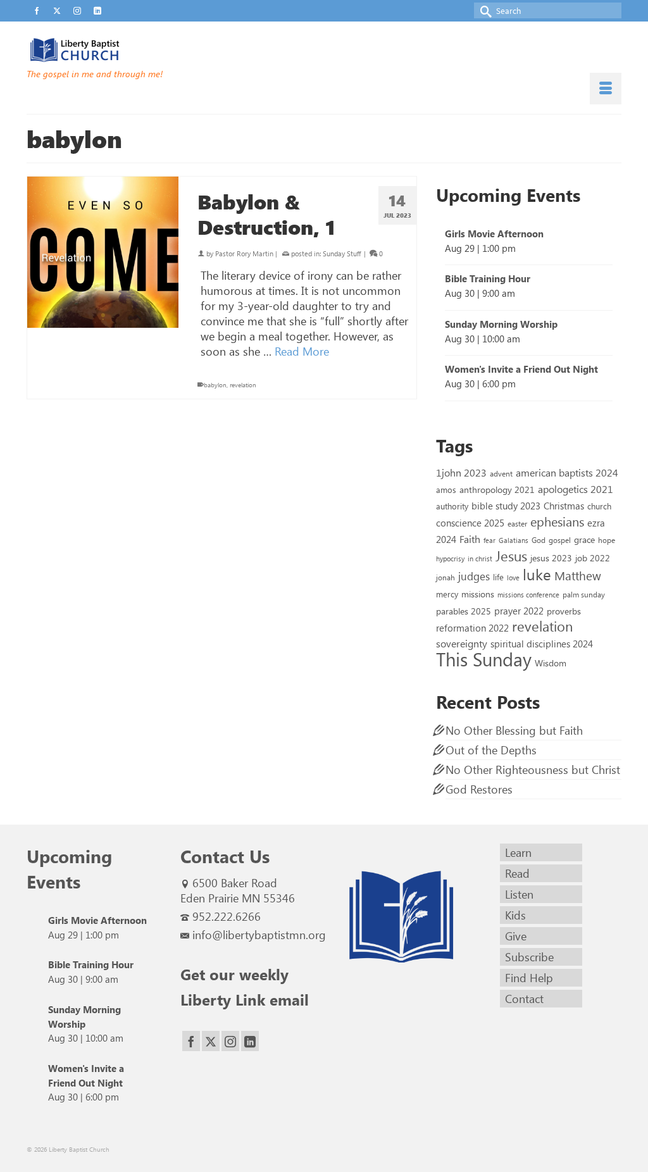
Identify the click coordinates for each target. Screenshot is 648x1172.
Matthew (577, 575)
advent (501, 473)
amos (446, 489)
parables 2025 (463, 610)
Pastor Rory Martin (244, 253)
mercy (447, 594)
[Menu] (605, 88)
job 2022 (592, 558)
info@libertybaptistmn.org (259, 934)
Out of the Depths (491, 749)
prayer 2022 (519, 610)
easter (517, 523)
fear (489, 540)
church (599, 506)
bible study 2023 (505, 505)
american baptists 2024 (567, 472)
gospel (560, 540)
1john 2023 (461, 472)
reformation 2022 (472, 627)
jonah (445, 577)
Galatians (513, 540)
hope (606, 540)
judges (474, 576)
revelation (243, 384)
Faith (469, 538)
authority (452, 506)
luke (537, 574)
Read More (302, 351)
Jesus (511, 555)
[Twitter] (211, 1041)
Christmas (564, 505)
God (538, 540)
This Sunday (484, 658)
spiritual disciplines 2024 (541, 643)
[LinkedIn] (250, 1041)
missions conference (528, 594)
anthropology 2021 (497, 489)
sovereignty (461, 643)
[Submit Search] (483, 10)
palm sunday (584, 594)
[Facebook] (191, 1041)
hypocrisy (450, 558)
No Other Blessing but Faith (514, 730)
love (513, 577)
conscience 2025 (470, 522)
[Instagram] (230, 1041)
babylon (215, 384)
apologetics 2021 (575, 489)
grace (584, 539)
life (498, 576)
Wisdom (550, 662)
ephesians (557, 521)
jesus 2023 (551, 558)
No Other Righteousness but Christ (533, 769)
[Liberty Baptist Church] (119, 50)
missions (477, 593)
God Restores (479, 789)
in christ (480, 558)
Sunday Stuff (342, 253)
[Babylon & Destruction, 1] (102, 252)
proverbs (564, 610)
